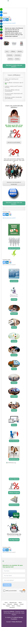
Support (8, 605)
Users (7, 51)
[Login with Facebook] (4, 19)
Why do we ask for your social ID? (9, 23)
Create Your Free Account (14, 248)
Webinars (14, 425)
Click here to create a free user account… (14, 66)
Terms (13, 605)
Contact (21, 604)
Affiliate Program (14, 492)
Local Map (14, 341)
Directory (14, 327)
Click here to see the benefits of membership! (14, 183)
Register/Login (13, 602)
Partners (17, 58)
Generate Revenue (14, 504)
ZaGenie (12, 611)
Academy (14, 410)
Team (4, 604)
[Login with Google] (10, 19)
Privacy (18, 605)
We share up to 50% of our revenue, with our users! (14, 125)
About (20, 602)
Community (14, 355)
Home (6, 602)
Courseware (17, 55)
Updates (16, 604)
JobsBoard (14, 382)
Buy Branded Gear (14, 459)
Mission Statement (14, 479)
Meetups (14, 368)
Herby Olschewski (17, 621)
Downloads (9, 55)
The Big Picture (14, 539)
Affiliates (13, 51)
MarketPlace (14, 313)
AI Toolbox (14, 299)
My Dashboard (14, 281)
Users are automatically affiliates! (14, 106)
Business (10, 58)
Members (20, 51)
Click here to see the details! (14, 142)
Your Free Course (14, 440)
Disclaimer (12, 607)
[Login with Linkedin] (7, 19)
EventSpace (14, 396)
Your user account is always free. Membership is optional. (14, 160)
